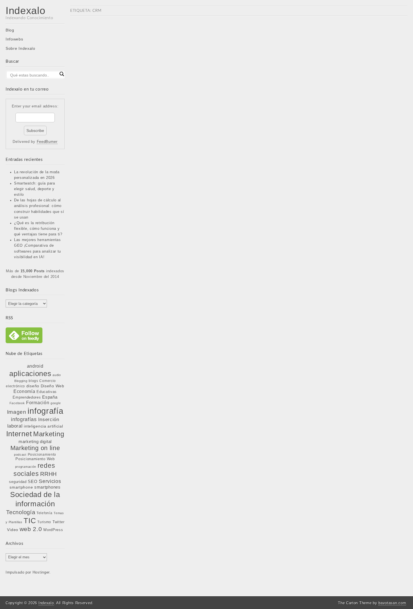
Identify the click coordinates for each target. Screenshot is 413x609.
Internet (19, 434)
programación (25, 466)
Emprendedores (27, 397)
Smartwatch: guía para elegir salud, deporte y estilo (34, 189)
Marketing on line (35, 447)
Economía (24, 391)
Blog (10, 30)
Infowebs (14, 39)
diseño (32, 386)
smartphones (47, 487)
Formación (37, 402)
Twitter (59, 522)
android (35, 366)
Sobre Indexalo (20, 48)
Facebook (17, 403)
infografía (45, 410)
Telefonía (44, 513)
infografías (24, 419)
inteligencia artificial (43, 426)
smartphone (21, 487)
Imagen (16, 412)
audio (57, 375)
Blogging (21, 381)
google (56, 403)
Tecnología (20, 512)
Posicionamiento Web (35, 459)
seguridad (17, 482)
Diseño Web (52, 386)
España (49, 397)
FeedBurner (47, 142)
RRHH (48, 474)
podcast (20, 454)
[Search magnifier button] (61, 74)
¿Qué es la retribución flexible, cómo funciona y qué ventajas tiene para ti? (38, 228)
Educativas (47, 392)
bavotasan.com (392, 603)
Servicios (50, 481)
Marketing (48, 434)
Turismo (44, 522)
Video (12, 529)
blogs (33, 381)
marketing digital (35, 441)
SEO (32, 481)
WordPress (53, 530)
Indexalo (26, 10)
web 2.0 (31, 529)
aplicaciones (30, 373)
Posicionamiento (42, 455)
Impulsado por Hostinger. (28, 572)
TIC (30, 520)
